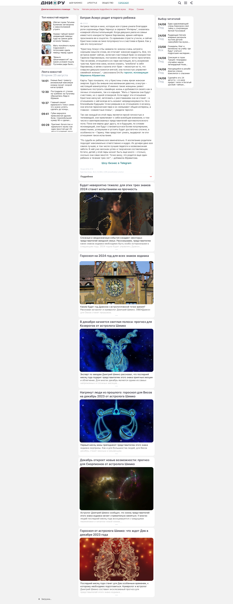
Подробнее (86, 176)
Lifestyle (92, 3)
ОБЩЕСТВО (107, 3)
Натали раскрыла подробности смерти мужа (104, 9)
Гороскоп (123, 3)
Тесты (76, 9)
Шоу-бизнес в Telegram (116, 163)
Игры (131, 9)
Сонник (140, 9)
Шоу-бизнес (75, 3)
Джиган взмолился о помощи (55, 9)
